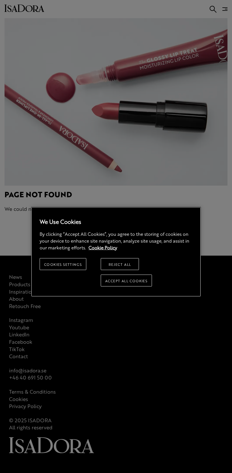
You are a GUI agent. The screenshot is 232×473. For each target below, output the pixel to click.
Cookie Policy (103, 247)
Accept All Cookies (126, 280)
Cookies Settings (63, 264)
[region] (116, 251)
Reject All (120, 264)
